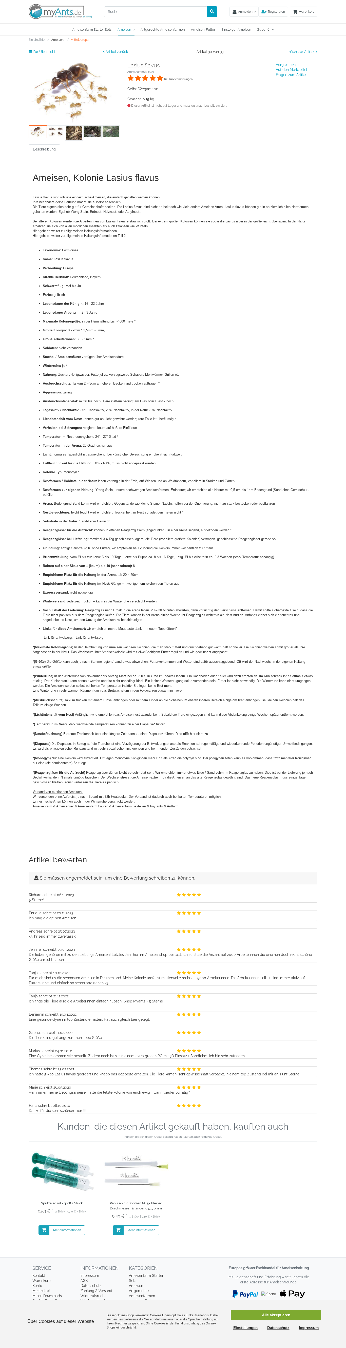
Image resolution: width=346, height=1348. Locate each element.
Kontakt (38, 1276)
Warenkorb (41, 1281)
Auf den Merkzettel (291, 70)
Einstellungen (245, 1327)
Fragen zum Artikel (291, 75)
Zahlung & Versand (96, 1291)
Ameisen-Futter (203, 29)
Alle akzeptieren (276, 1315)
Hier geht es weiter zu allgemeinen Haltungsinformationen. (75, 231)
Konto (37, 1286)
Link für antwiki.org (89, 637)
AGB (84, 1281)
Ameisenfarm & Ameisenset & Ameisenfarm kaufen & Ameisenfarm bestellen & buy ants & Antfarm (106, 806)
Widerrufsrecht (93, 1296)
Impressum (90, 1276)
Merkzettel (41, 1291)
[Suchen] (212, 11)
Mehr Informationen (67, 1230)
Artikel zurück (116, 52)
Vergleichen (286, 65)
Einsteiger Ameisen (236, 29)
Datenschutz (91, 1286)
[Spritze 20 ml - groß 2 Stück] (62, 1173)
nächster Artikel (302, 52)
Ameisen (124, 29)
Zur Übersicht (43, 52)
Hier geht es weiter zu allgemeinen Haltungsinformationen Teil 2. (80, 236)
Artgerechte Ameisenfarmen (163, 29)
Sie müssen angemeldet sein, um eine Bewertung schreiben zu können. (117, 878)
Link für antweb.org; (60, 637)
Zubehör (264, 29)
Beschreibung (44, 149)
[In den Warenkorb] (44, 1230)
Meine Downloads (47, 1296)
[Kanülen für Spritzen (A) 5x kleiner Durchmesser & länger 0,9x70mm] (136, 1173)
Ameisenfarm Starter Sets (91, 29)
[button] (273, 12)
